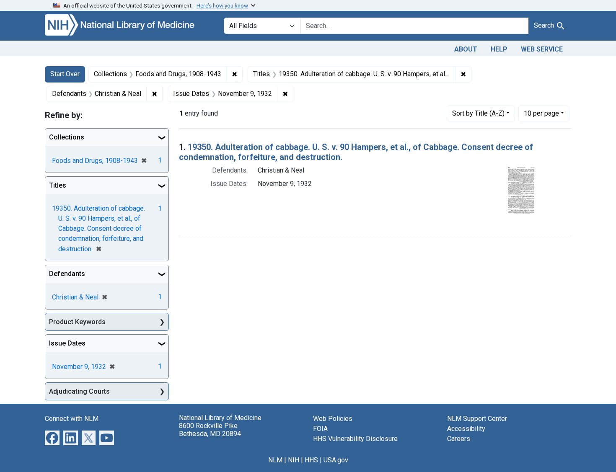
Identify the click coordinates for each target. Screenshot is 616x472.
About (465, 49)
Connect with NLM (71, 419)
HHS (311, 460)
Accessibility (466, 429)
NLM (275, 460)
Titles (57, 185)
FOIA (320, 429)
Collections (66, 137)
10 (541, 113)
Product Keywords (77, 322)
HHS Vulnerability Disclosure (355, 439)
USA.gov (336, 460)
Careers (458, 439)
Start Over (65, 74)
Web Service (542, 49)
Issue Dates (67, 343)
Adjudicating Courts (79, 391)
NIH (293, 460)
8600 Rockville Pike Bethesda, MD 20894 (210, 430)
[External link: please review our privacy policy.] (52, 437)
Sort (478, 113)
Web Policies (332, 419)
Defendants (67, 274)
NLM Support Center (477, 419)
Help (499, 49)
